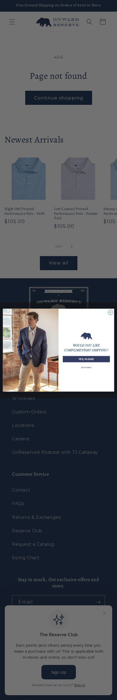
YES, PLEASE (86, 358)
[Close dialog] (110, 312)
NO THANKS (86, 368)
